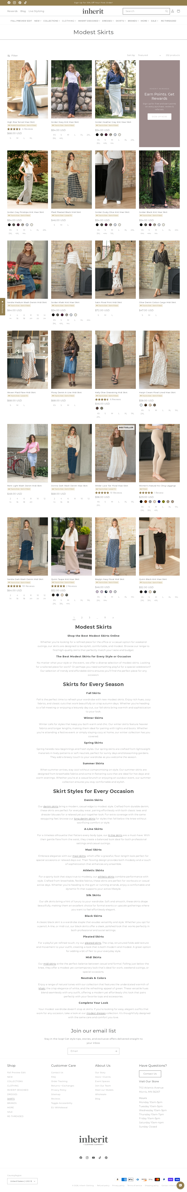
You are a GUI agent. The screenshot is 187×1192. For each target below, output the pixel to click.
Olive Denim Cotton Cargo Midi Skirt (157, 302)
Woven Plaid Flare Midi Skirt (21, 392)
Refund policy (103, 1186)
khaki (42, 988)
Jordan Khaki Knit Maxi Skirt (65, 302)
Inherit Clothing (86, 1186)
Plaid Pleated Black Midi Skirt (66, 212)
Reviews (55, 1099)
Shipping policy (152, 1186)
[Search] (166, 11)
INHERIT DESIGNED (17, 1090)
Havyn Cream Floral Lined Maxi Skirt (157, 392)
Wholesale (101, 1094)
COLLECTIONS (15, 1081)
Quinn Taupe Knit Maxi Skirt (65, 579)
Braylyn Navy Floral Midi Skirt (109, 579)
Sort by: (131, 55)
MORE (10, 1107)
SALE (10, 1112)
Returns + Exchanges (62, 1085)
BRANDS (12, 1103)
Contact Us (57, 1072)
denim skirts (50, 806)
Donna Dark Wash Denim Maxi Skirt (69, 486)
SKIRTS (11, 1099)
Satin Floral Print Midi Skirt (108, 302)
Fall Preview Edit (16, 1072)
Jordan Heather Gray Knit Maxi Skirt (113, 122)
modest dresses (96, 1013)
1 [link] (74, 617)
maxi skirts (79, 856)
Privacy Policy (58, 1090)
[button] (38, 21)
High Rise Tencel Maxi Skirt (21, 122)
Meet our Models (104, 1090)
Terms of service (134, 1186)
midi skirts (49, 963)
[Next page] (113, 618)
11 (105, 617)
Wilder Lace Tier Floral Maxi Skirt (111, 486)
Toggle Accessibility (61, 1103)
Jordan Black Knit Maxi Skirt (153, 212)
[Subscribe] (116, 1051)
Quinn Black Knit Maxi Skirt (153, 579)
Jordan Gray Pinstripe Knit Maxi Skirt (25, 212)
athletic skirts (106, 876)
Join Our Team (103, 1085)
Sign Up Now (159, 116)
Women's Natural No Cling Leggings (157, 486)
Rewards (12, 11)
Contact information (171, 1186)
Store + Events (103, 1077)
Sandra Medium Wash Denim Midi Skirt (27, 302)
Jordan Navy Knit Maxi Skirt (65, 122)
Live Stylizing (36, 11)
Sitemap (55, 1094)
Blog (23, 11)
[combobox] (146, 11)
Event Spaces (102, 1081)
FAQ (53, 1077)
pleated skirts (93, 942)
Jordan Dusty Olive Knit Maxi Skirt (112, 212)
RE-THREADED (15, 1116)
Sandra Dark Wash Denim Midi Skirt (25, 579)
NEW (10, 1077)
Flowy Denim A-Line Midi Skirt (66, 392)
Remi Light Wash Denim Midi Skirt (24, 486)
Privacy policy (118, 1186)
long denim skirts (84, 818)
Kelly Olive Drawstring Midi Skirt (111, 392)
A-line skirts (115, 835)
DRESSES (12, 1094)
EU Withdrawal (59, 1107)
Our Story (100, 1072)
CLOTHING (13, 1085)
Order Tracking (59, 1081)
